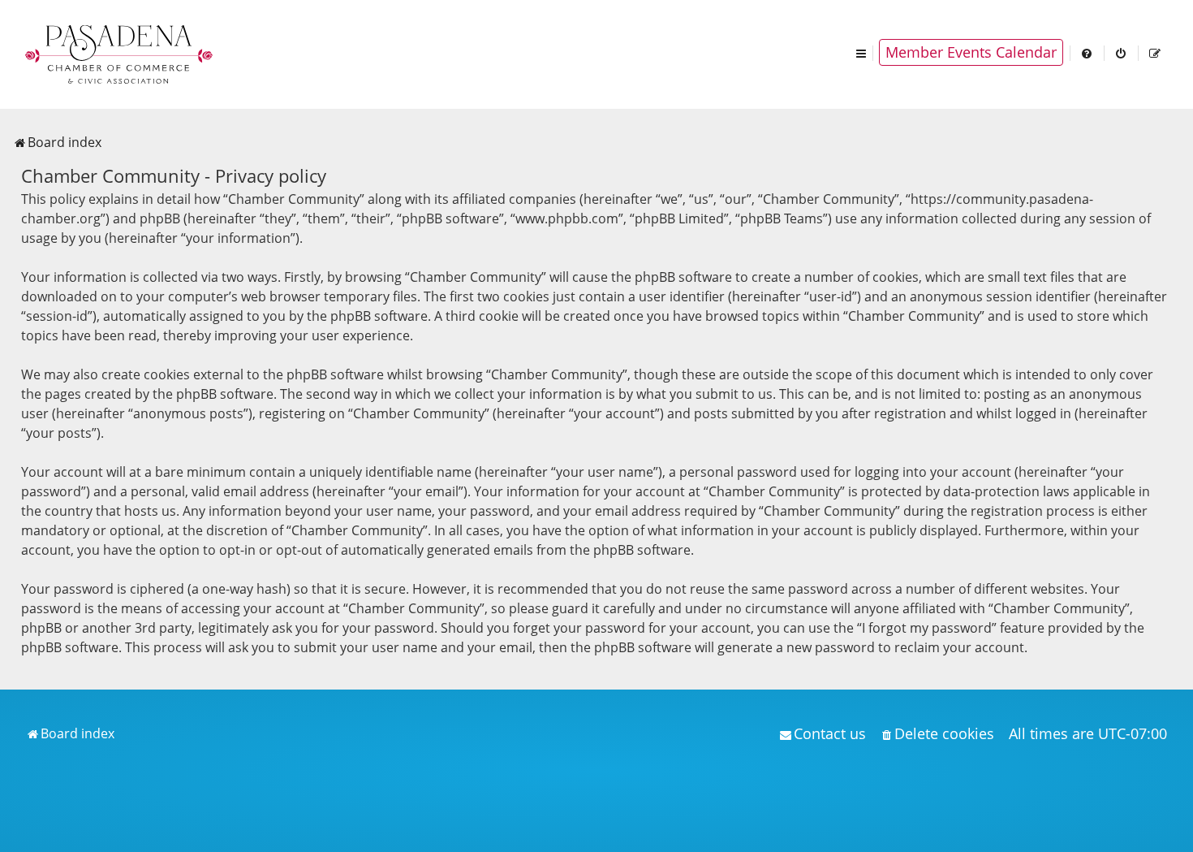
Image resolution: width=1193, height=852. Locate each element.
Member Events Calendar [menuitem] (971, 52)
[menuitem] (1087, 52)
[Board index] (120, 53)
